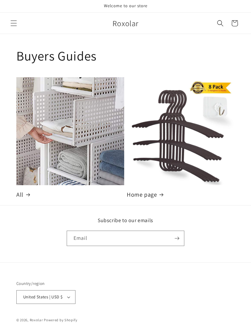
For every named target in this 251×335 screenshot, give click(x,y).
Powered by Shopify (60, 320)
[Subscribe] (177, 238)
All (20, 194)
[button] (14, 23)
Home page (142, 194)
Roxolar (36, 320)
